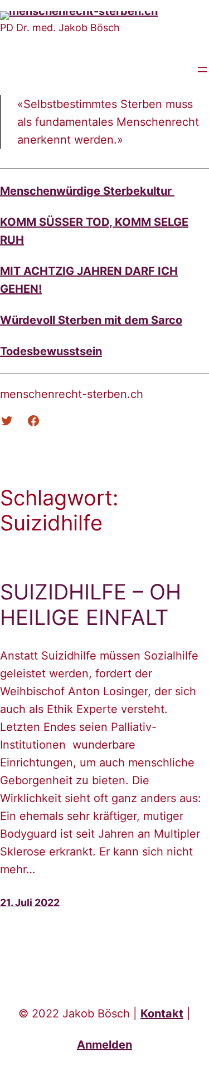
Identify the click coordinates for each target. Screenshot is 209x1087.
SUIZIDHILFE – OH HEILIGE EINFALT (90, 604)
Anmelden (104, 1044)
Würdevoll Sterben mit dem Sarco (91, 320)
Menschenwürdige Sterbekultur (87, 191)
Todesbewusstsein (51, 351)
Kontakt (161, 1013)
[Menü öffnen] (202, 69)
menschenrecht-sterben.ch (71, 394)
